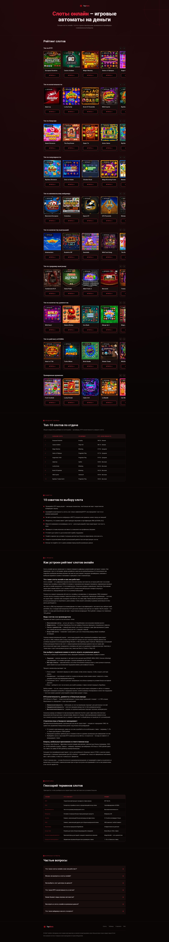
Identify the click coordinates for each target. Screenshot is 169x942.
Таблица (111, 926)
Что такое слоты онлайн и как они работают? (61, 869)
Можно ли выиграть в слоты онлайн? (58, 876)
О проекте (118, 926)
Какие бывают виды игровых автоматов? (59, 897)
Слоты (105, 926)
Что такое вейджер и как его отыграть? (59, 911)
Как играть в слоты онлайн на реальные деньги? (62, 904)
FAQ (124, 926)
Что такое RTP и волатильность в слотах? (59, 890)
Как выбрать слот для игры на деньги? (58, 883)
